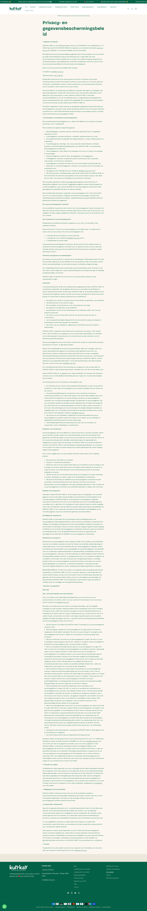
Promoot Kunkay (79, 878)
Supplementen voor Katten (81, 872)
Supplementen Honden (45, 7)
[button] (33, 7)
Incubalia (51, 907)
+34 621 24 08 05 (48, 869)
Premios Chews (74, 7)
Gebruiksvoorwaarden (112, 878)
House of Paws (29, 10)
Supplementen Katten (61, 7)
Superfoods (113, 7)
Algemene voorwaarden (81, 907)
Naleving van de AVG (80, 881)
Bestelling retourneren (112, 866)
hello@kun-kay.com (57, 71)
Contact (76, 887)
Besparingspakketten (88, 7)
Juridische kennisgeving (113, 869)
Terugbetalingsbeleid (60, 907)
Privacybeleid (110, 872)
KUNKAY (42, 907)
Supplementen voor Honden (82, 869)
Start (26, 7)
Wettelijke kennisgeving (95, 907)
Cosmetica (33, 7)
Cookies (108, 875)
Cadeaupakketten (102, 7)
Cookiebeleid (98, 783)
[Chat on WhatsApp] (4, 906)
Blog (75, 866)
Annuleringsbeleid (106, 907)
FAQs (75, 884)
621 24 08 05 (58, 75)
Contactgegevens (71, 907)
